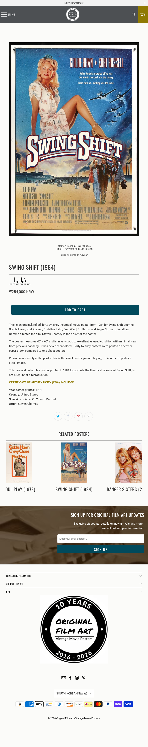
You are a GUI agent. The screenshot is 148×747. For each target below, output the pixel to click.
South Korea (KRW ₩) (71, 693)
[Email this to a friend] (88, 416)
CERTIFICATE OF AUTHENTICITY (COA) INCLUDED (41, 382)
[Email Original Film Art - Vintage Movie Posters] (64, 678)
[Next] (136, 140)
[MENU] (2, 14)
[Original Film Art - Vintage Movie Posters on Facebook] (70, 678)
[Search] (133, 14)
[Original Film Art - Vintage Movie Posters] (72, 14)
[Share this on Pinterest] (78, 416)
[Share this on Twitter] (58, 416)
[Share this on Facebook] (68, 416)
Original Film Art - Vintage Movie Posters (78, 718)
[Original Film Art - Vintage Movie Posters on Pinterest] (84, 678)
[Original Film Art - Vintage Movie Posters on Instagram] (77, 678)
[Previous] (12, 140)
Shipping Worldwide (74, 3)
